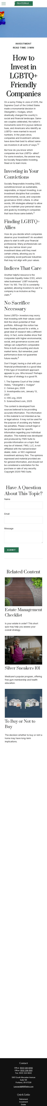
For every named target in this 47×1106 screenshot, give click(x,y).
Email (7, 514)
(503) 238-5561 (26, 1070)
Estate (23, 1104)
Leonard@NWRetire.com (23, 1087)
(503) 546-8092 (26, 1068)
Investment (23, 1102)
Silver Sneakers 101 (22, 668)
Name (7, 499)
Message (8, 528)
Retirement (23, 1099)
